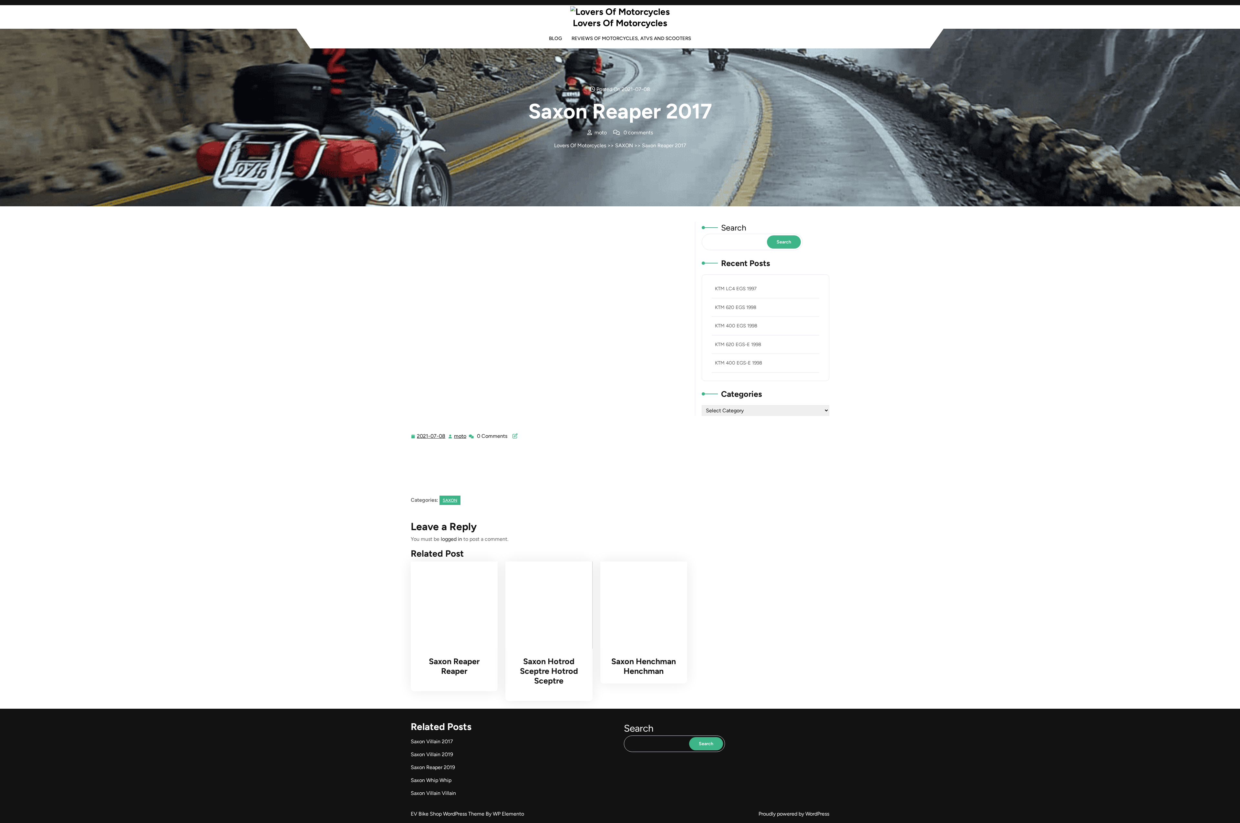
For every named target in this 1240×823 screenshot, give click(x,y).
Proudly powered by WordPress (794, 814)
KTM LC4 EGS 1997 (736, 289)
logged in (451, 539)
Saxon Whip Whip (431, 780)
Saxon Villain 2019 (432, 754)
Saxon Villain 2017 (432, 741)
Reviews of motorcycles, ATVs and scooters (631, 38)
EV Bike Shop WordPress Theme (448, 814)
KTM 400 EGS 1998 (736, 326)
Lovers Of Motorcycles (620, 22)
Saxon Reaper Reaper (454, 666)
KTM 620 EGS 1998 (735, 307)
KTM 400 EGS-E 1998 (738, 363)
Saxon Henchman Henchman (643, 666)
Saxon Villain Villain (433, 793)
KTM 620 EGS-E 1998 (738, 344)
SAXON (624, 145)
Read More (451, 605)
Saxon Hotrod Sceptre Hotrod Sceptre (549, 670)
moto (460, 436)
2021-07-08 (431, 437)
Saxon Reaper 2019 (433, 767)
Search (733, 227)
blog (555, 38)
